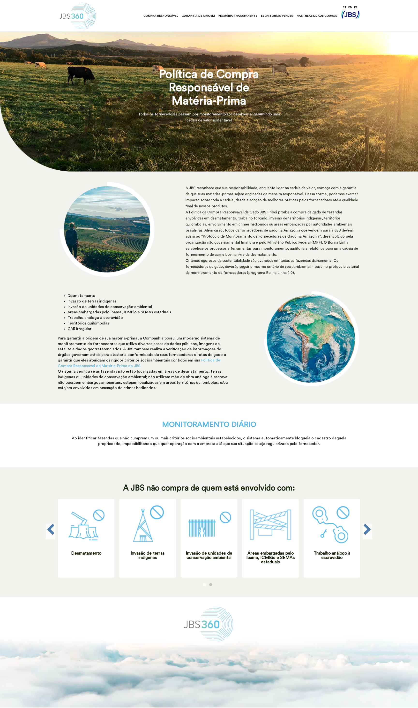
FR (356, 7)
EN (350, 7)
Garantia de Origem (198, 15)
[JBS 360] (87, 16)
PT (345, 7)
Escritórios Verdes (277, 15)
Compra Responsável (160, 15)
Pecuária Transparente (237, 15)
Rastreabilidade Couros (317, 15)
